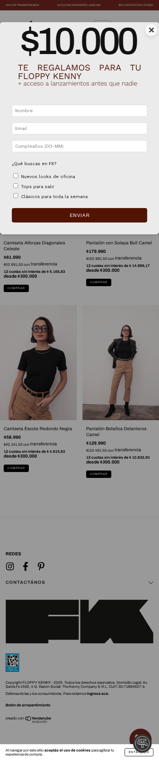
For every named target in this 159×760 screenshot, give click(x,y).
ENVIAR (79, 215)
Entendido (139, 752)
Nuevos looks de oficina (48, 176)
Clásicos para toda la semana (54, 196)
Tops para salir (37, 186)
